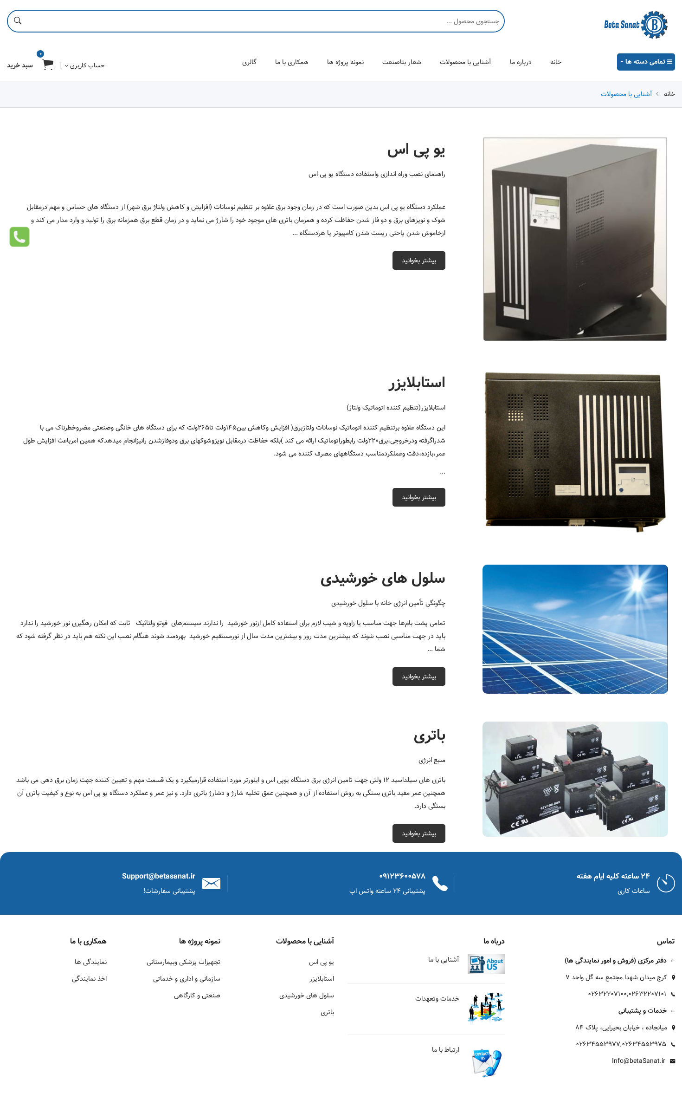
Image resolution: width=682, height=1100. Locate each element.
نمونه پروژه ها (345, 62)
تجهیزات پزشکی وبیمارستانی (183, 962)
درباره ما (521, 62)
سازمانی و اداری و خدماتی (186, 978)
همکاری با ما (292, 62)
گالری (249, 62)
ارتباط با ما (445, 1049)
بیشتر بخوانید (419, 260)
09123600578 (402, 876)
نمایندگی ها (91, 962)
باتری (327, 1012)
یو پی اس (321, 962)
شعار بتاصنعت (401, 62)
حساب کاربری (86, 65)
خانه (555, 62)
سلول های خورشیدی (306, 995)
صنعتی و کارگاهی (197, 995)
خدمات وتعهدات (437, 998)
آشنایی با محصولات (465, 62)
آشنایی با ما (443, 959)
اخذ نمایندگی (89, 978)
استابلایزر (321, 978)
